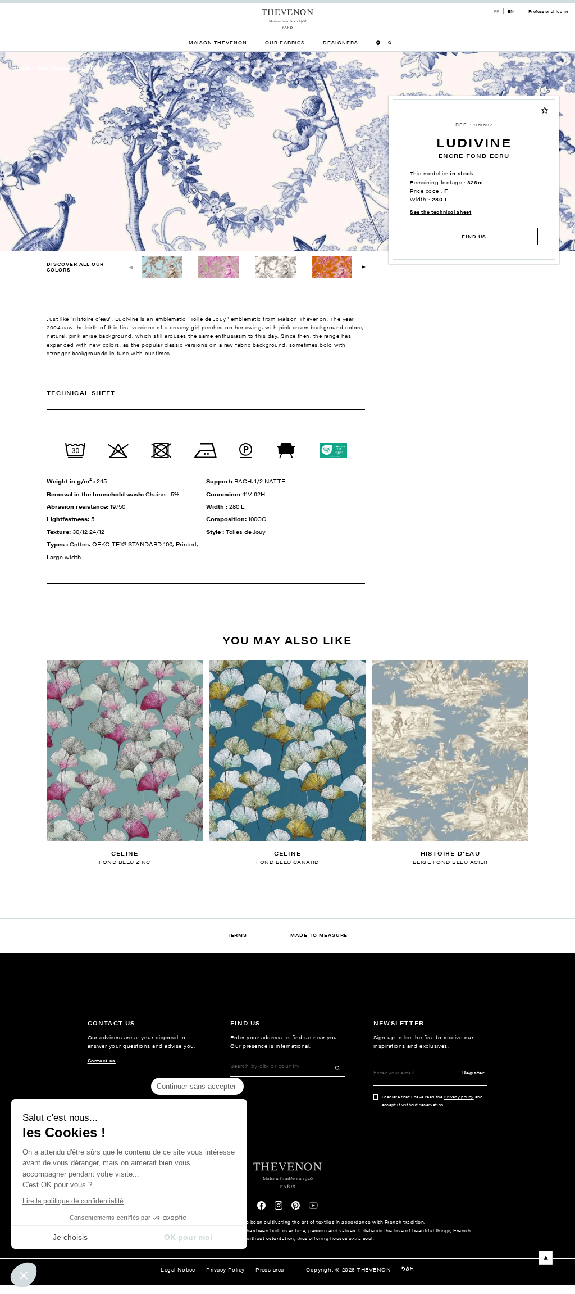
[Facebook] (261, 1205)
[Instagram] (279, 1205)
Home (21, 67)
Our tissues (54, 67)
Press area (269, 1269)
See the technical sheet (441, 212)
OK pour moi (188, 1237)
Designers (340, 42)
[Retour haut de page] (287, 1258)
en (511, 11)
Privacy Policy (225, 1269)
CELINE (124, 853)
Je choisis (70, 1237)
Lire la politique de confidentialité (73, 1201)
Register (473, 1072)
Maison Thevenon (218, 42)
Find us (474, 236)
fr (497, 11)
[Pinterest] (295, 1205)
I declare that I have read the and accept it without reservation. (432, 1100)
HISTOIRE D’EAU (450, 853)
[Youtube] (313, 1205)
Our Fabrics (285, 42)
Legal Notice (178, 1269)
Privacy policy (458, 1097)
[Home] (287, 19)
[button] (364, 267)
